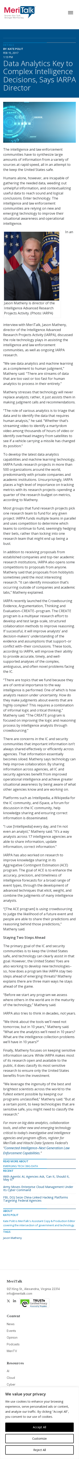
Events (11, 1331)
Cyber (11, 1384)
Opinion (12, 1337)
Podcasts (13, 1344)
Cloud (11, 1377)
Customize (39, 1438)
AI (8, 1371)
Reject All (39, 1450)
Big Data (32, 1166)
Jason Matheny (12, 1238)
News (11, 1324)
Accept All (39, 1427)
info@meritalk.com (19, 1293)
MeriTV (12, 1351)
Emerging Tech (13, 1166)
